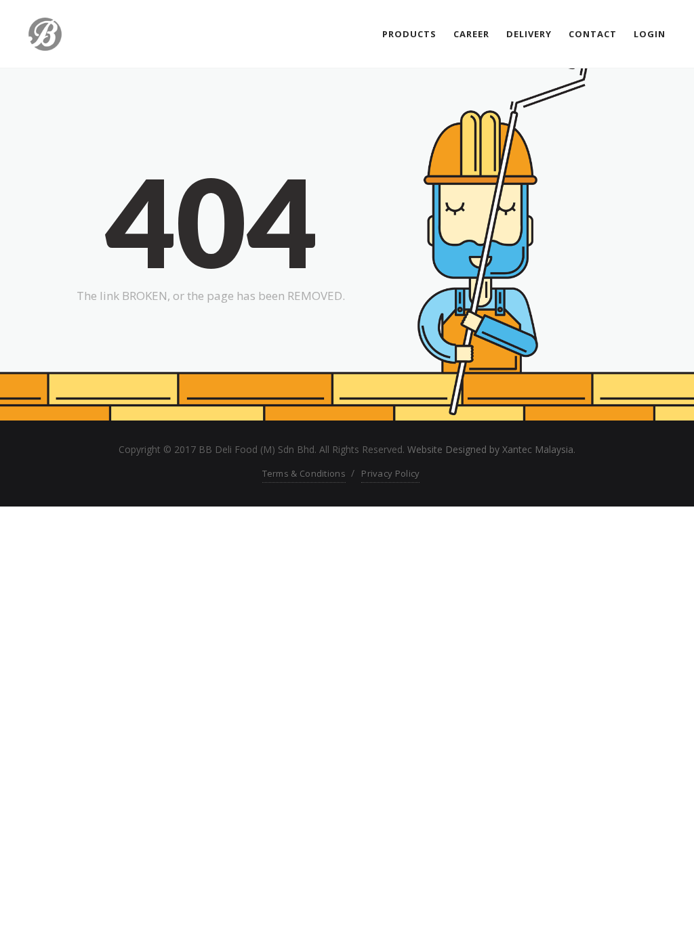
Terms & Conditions (304, 473)
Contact (593, 34)
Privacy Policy (390, 473)
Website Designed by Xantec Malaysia (490, 449)
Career (471, 34)
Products (409, 34)
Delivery (529, 34)
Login (650, 34)
